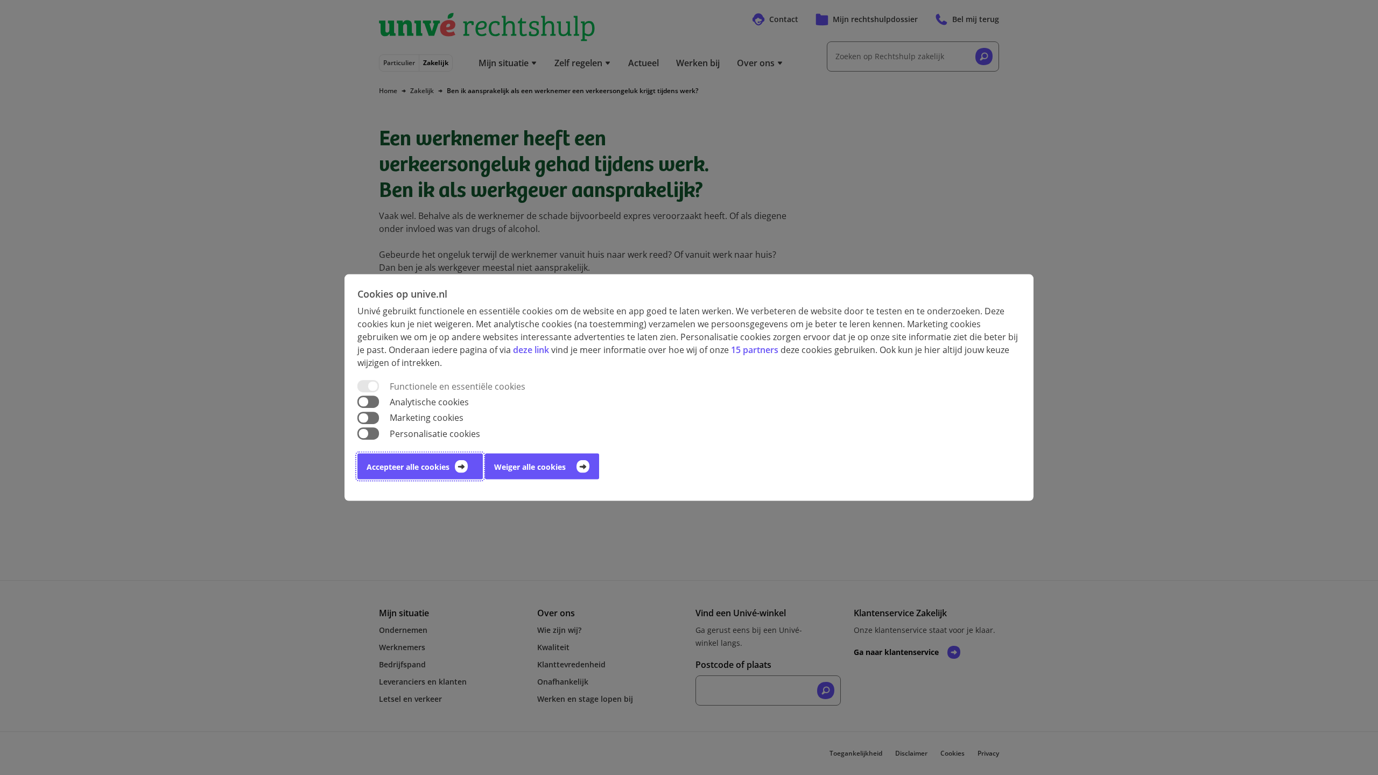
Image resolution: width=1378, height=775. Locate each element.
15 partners (754, 350)
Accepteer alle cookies (408, 466)
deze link (531, 350)
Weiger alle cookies (530, 466)
